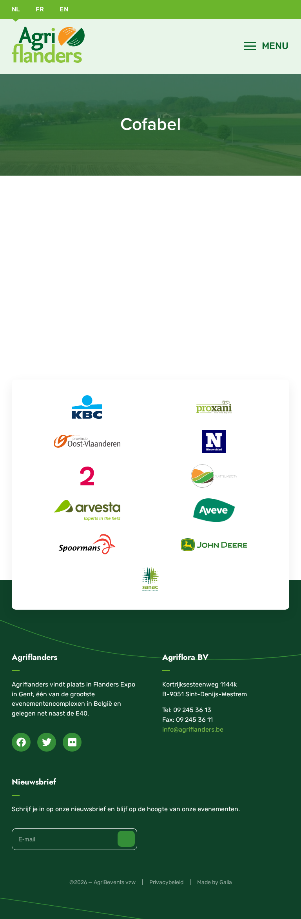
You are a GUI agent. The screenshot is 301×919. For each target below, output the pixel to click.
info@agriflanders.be (192, 729)
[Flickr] (72, 742)
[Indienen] (126, 839)
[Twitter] (46, 742)
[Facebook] (21, 742)
